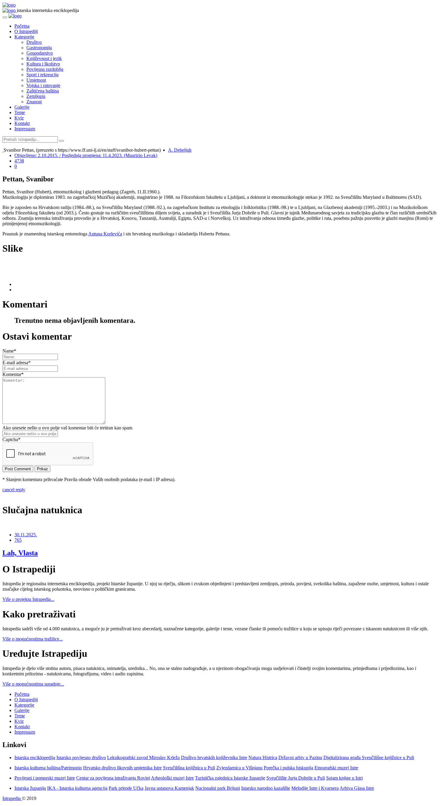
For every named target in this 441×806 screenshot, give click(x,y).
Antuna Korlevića (105, 233)
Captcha (11, 439)
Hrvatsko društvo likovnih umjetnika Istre (122, 767)
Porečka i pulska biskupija (288, 767)
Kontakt (22, 123)
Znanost (34, 101)
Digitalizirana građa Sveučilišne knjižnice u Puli (368, 757)
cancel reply (13, 489)
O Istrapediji (26, 31)
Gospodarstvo (39, 53)
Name (9, 350)
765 (18, 540)
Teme (19, 112)
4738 (19, 160)
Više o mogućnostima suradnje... (33, 683)
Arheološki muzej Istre (172, 777)
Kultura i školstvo (43, 63)
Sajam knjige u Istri (344, 777)
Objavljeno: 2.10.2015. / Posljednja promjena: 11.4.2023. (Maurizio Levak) (85, 155)
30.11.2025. (25, 534)
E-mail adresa (16, 362)
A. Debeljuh (179, 150)
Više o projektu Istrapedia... (28, 599)
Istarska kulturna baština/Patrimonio (48, 767)
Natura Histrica (262, 757)
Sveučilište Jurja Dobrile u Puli (295, 777)
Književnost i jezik (44, 58)
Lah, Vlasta (20, 553)
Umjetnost (36, 80)
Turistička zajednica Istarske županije (230, 777)
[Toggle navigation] (4, 17)
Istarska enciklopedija (34, 757)
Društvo (34, 42)
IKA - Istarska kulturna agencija (77, 788)
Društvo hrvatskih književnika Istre (214, 757)
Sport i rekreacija (42, 74)
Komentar (13, 374)
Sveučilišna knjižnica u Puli (189, 767)
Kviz (19, 117)
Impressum (24, 128)
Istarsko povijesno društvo (81, 757)
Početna (21, 26)
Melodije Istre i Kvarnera (315, 788)
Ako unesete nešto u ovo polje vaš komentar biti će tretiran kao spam (67, 427)
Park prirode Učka (126, 788)
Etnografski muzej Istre (336, 767)
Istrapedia (12, 798)
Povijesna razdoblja (44, 69)
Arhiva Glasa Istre (357, 788)
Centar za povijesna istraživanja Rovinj (113, 777)
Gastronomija (39, 47)
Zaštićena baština (42, 90)
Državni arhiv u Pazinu (300, 757)
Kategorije (24, 36)
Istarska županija (30, 788)
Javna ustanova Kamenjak (169, 788)
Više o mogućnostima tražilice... (32, 638)
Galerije (21, 107)
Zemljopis (35, 96)
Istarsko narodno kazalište (265, 788)
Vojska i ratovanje (43, 85)
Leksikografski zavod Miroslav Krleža (143, 757)
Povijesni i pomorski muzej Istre (44, 777)
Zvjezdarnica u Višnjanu (239, 767)
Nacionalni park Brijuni (217, 788)
